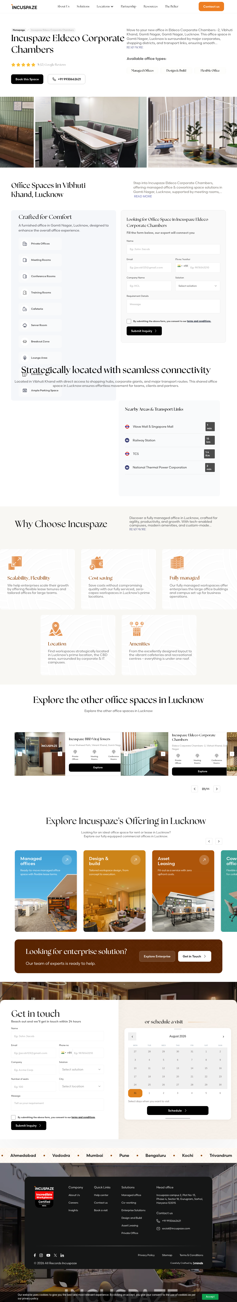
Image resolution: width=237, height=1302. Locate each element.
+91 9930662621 (69, 79)
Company (16, 1062)
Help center (101, 1195)
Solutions (83, 6)
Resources (151, 6)
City (61, 1079)
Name (14, 1028)
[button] (179, 266)
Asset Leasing (129, 1225)
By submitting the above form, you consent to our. (57, 1117)
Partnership (128, 6)
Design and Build (131, 1218)
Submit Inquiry (141, 331)
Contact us (101, 1202)
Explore (98, 767)
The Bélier (171, 6)
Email (14, 1045)
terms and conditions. (199, 321)
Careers (73, 1202)
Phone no (64, 1045)
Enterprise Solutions (133, 1210)
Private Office (129, 1233)
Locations (103, 6)
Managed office (131, 1195)
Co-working (128, 1202)
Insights (73, 1210)
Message (15, 1096)
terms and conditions (83, 1117)
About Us (63, 6)
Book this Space (27, 79)
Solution (63, 1062)
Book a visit (101, 1210)
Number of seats (20, 1079)
